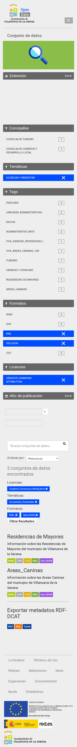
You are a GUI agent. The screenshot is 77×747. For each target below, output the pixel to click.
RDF (10, 626)
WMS (11, 560)
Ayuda (12, 692)
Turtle (27, 626)
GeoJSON (46, 560)
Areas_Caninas (25, 570)
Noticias (14, 671)
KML (35, 560)
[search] (64, 443)
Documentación (46, 681)
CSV (27, 560)
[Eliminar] (46, 489)
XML (18, 626)
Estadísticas (34, 692)
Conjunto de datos (24, 35)
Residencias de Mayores (35, 537)
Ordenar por (15, 457)
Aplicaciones (38, 671)
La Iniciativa (16, 660)
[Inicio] (19, 13)
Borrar (68, 75)
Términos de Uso (45, 660)
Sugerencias (17, 681)
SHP (19, 560)
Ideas (59, 671)
